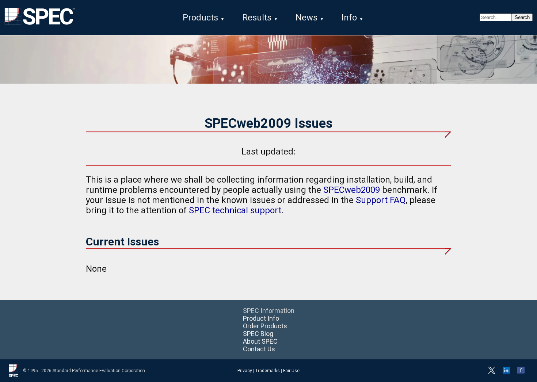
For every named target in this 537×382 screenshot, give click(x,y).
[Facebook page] (521, 372)
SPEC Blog (258, 333)
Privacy (244, 370)
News (306, 17)
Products (200, 17)
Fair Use (291, 370)
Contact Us (259, 349)
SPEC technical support (235, 210)
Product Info (261, 318)
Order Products (265, 326)
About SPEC (260, 341)
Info (349, 17)
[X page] (491, 372)
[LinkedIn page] (506, 372)
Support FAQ (381, 200)
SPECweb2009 (351, 190)
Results (256, 17)
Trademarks (267, 370)
